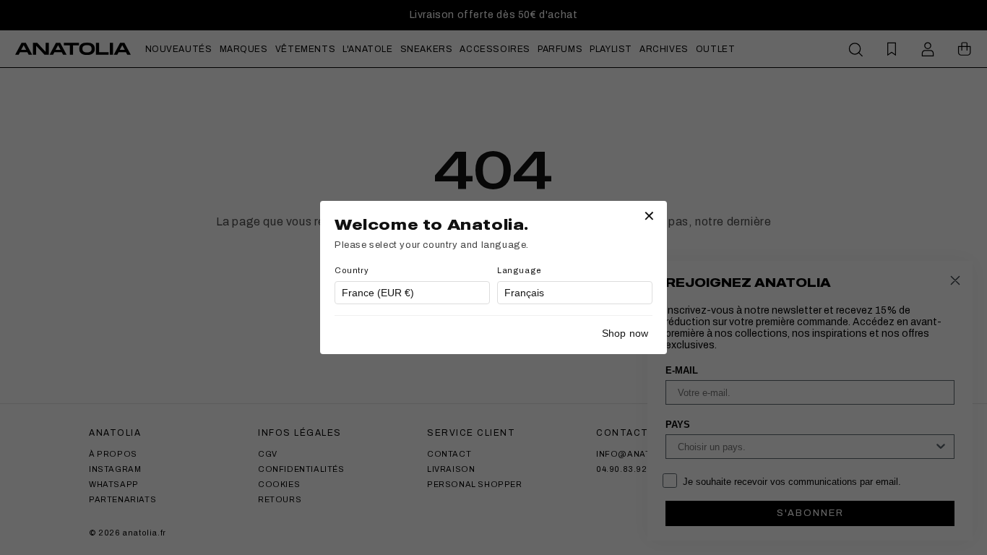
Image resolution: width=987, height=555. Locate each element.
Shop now (625, 333)
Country (351, 270)
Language (519, 270)
